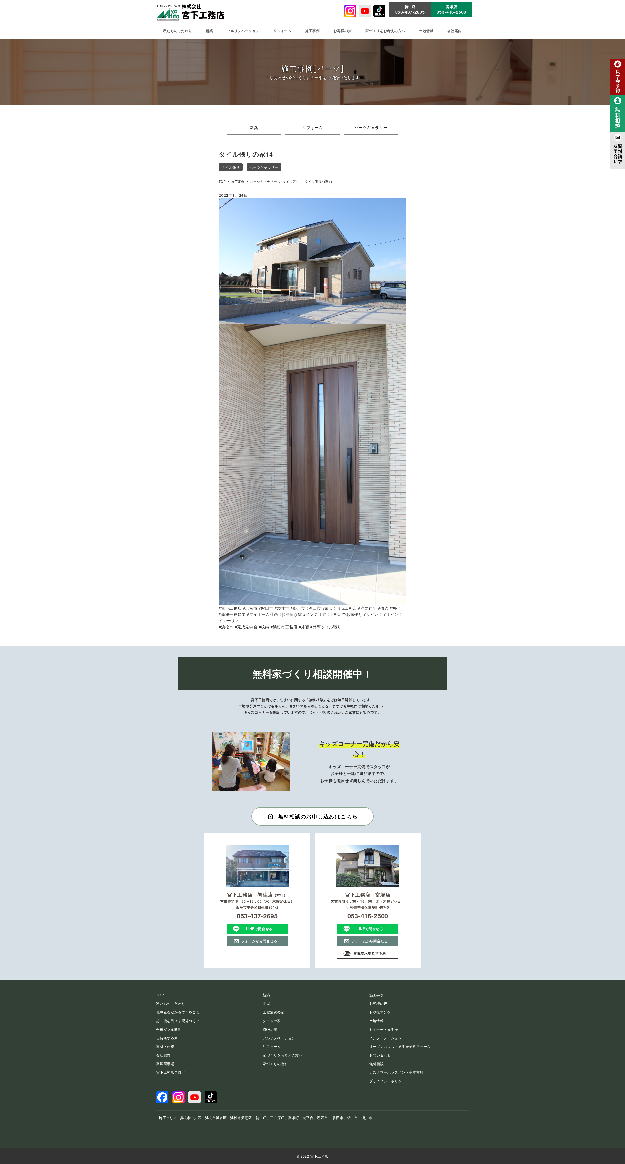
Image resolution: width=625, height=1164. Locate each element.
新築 (254, 127)
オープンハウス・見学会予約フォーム (400, 1046)
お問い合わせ (380, 1055)
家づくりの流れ (275, 1063)
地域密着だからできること (178, 1012)
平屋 (266, 1003)
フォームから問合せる (259, 940)
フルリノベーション (279, 1037)
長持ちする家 (167, 1037)
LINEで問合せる (259, 928)
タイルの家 (272, 1020)
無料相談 (376, 1063)
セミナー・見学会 (383, 1029)
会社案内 (163, 1055)
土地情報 (376, 1020)
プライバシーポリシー (387, 1080)
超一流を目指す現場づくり (178, 1020)
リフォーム (312, 127)
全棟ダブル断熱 (169, 1029)
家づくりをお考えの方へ (282, 1055)
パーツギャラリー (370, 127)
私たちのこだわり (170, 1003)
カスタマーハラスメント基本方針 (396, 1072)
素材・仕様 (165, 1046)
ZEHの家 (270, 1029)
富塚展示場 (165, 1063)
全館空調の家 (273, 1012)
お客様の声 (378, 1003)
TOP (160, 994)
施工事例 (376, 994)
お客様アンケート (383, 1012)
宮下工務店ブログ (170, 1072)
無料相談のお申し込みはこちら (318, 816)
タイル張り (231, 167)
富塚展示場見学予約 (370, 953)
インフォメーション (385, 1037)
